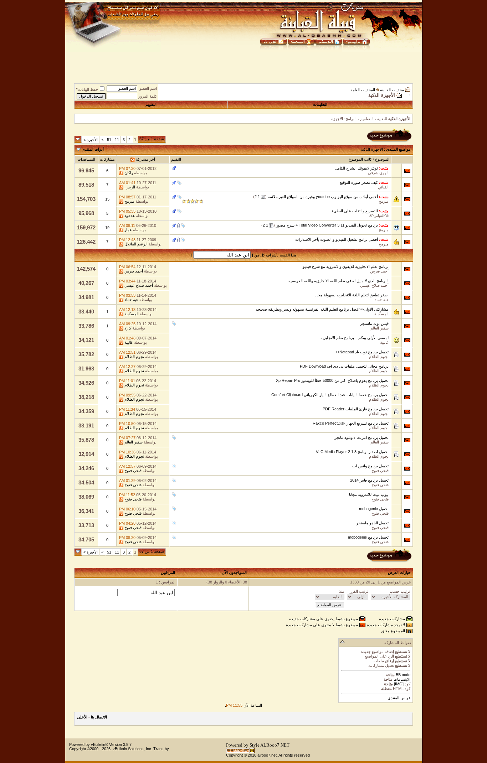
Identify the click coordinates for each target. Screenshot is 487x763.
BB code (402, 675)
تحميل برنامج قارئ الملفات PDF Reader (356, 409)
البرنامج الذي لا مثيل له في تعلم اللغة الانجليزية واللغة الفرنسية (338, 281)
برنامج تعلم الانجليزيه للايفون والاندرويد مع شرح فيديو (346, 266)
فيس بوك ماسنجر (374, 323)
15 (107, 199)
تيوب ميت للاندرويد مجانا (369, 494)
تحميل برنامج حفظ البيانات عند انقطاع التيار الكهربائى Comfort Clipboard (330, 395)
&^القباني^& (379, 215)
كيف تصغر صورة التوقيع (359, 182)
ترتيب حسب (400, 591)
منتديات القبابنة (392, 90)
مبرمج (384, 201)
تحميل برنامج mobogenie (368, 537)
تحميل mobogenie (374, 509)
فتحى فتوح (380, 470)
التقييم (176, 159)
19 (107, 227)
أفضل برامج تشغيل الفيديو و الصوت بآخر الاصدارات (336, 239)
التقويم (151, 104)
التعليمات (320, 104)
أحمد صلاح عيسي (374, 285)
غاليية (384, 342)
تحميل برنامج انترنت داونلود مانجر (361, 437)
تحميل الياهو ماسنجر (372, 523)
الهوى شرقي (378, 173)
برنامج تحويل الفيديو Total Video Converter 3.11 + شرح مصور (327, 225)
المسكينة (381, 314)
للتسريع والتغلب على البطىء (355, 211)
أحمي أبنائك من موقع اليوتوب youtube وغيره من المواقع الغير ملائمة (323, 196)
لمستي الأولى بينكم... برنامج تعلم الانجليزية (355, 338)
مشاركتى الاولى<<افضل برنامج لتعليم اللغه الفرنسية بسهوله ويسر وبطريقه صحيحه (322, 309)
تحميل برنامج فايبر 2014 (369, 480)
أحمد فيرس (379, 271)
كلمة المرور (147, 96)
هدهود (129, 215)
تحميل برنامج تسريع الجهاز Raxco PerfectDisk (351, 423)
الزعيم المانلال (136, 244)
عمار (128, 230)
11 (117, 139)
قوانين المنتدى (399, 698)
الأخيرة (90, 139)
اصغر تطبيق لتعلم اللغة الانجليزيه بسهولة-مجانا (351, 295)
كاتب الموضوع (360, 159)
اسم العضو (148, 88)
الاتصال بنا (99, 717)
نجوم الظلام (379, 356)
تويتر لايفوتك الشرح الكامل (356, 168)
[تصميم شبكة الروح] (240, 752)
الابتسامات (402, 679)
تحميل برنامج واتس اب (370, 466)
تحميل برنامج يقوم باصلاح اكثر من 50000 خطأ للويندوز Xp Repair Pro (332, 380)
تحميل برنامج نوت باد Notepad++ (362, 352)
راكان (128, 173)
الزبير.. (129, 187)
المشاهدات (86, 159)
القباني (383, 187)
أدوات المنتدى (93, 149)
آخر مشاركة (145, 159)
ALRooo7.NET (274, 745)
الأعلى (82, 717)
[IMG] (399, 684)
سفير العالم (379, 328)
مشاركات (107, 159)
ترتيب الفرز (359, 591)
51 (109, 139)
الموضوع (382, 159)
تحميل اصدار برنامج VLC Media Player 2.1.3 (352, 452)
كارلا (127, 328)
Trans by (161, 749)
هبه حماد (382, 299)
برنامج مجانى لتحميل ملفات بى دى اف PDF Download (344, 366)
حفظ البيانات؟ (87, 89)
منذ (341, 591)
